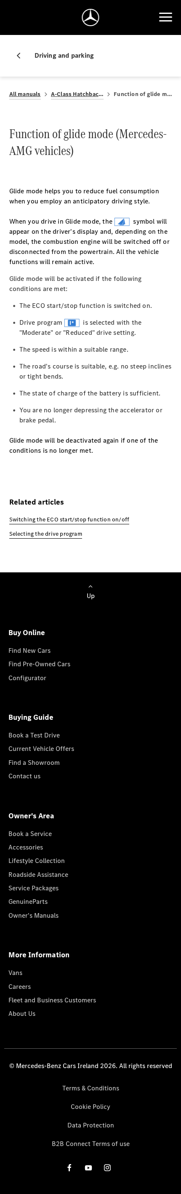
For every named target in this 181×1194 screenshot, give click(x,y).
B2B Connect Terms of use (91, 1143)
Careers (19, 986)
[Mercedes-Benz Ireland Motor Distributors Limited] (90, 17)
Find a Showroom (34, 762)
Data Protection (90, 1125)
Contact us (24, 776)
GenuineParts (28, 901)
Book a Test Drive (34, 735)
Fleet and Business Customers (52, 1000)
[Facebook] (69, 1167)
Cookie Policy (90, 1106)
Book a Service (30, 833)
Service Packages (33, 888)
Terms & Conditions (90, 1088)
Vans (15, 972)
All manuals (25, 94)
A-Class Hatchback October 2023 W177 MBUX (77, 94)
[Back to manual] (22, 55)
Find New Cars (29, 650)
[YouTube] (88, 1167)
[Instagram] (107, 1167)
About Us (21, 1013)
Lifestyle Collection (36, 860)
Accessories (25, 847)
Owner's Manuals (33, 915)
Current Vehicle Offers (41, 748)
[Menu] (165, 17)
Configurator (27, 677)
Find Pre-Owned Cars (39, 664)
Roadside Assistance (38, 874)
